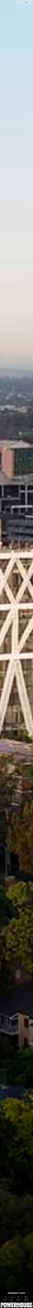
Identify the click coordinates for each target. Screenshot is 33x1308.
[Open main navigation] (30, 2)
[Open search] (22, 2)
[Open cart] (18, 2)
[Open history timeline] (26, 2)
